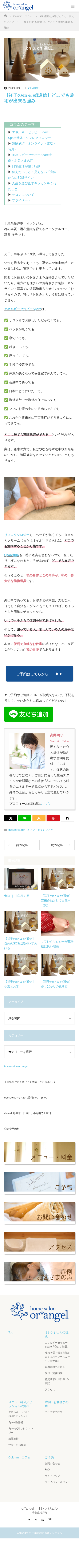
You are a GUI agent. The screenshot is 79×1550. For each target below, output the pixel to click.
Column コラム (19, 1457)
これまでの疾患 (54, 1412)
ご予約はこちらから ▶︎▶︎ (39, 674)
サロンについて (23, 194)
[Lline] (24, 818)
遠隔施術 (13, 1438)
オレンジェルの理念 (56, 1334)
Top (10, 1332)
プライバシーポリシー (57, 1482)
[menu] (73, 6)
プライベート (21, 200)
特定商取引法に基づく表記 (57, 1381)
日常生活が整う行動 (26, 166)
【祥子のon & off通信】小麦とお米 (19, 984)
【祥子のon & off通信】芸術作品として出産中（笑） (56, 900)
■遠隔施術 (33, 88)
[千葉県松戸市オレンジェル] (39, 1318)
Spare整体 (11, 555)
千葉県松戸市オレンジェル (47, 1532)
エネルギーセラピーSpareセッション (19, 1414)
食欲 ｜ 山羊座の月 (16, 896)
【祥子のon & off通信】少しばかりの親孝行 (56, 984)
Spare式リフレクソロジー (20, 1430)
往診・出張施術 (17, 1444)
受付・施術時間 (54, 1373)
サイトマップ (52, 1475)
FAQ (47, 1469)
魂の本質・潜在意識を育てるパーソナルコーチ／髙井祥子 (57, 1356)
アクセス (50, 1389)
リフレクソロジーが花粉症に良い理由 (57, 944)
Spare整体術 (15, 1422)
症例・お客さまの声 (56, 1404)
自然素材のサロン (55, 1367)
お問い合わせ (52, 1463)
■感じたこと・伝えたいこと (37, 829)
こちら (45, 803)
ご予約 (49, 1457)
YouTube (49, 1518)
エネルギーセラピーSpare (22, 309)
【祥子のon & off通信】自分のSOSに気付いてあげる (20, 943)
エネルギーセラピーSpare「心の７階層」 (57, 1344)
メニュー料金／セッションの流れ (20, 1404)
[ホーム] (5, 14)
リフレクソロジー (16, 535)
